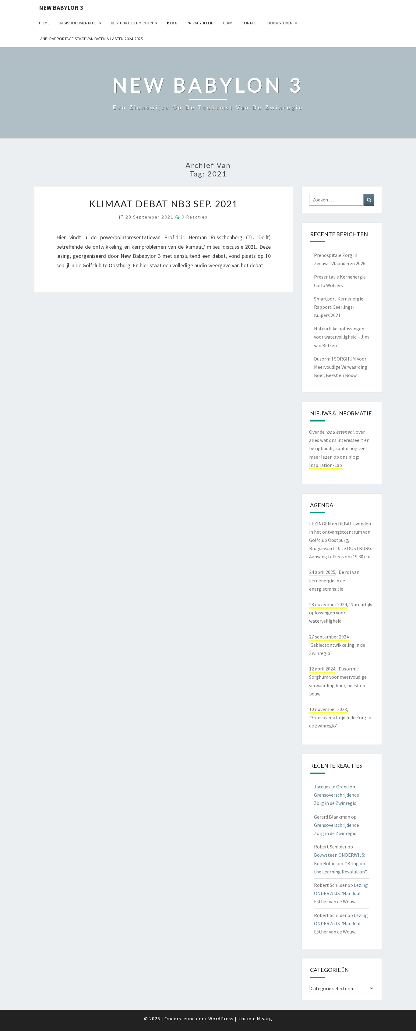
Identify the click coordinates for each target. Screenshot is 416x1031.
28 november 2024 (328, 604)
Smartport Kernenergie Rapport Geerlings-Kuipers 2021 (338, 307)
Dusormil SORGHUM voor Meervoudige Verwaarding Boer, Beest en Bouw (340, 367)
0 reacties (195, 216)
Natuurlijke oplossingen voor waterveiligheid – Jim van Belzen (341, 336)
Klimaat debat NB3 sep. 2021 (163, 203)
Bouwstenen (279, 23)
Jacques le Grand (331, 787)
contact (249, 23)
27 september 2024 (329, 637)
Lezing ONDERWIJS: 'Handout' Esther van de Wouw (341, 893)
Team (227, 23)
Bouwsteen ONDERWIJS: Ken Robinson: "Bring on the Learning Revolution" (340, 863)
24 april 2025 (322, 572)
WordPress (221, 1018)
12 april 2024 (322, 669)
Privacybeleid (200, 23)
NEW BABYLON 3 (61, 7)
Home (44, 23)
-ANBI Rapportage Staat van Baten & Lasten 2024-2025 (91, 38)
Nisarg (264, 1018)
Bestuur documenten (132, 23)
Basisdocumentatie (78, 23)
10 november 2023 (328, 709)
